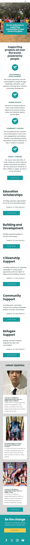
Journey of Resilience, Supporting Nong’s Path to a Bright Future (13, 491)
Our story (15, 178)
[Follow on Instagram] (17, 540)
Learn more (11, 213)
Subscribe (15, 530)
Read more (15, 509)
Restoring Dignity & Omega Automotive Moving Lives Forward (13, 445)
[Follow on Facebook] (6, 540)
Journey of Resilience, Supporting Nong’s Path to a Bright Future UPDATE (13, 399)
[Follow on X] (11, 540)
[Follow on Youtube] (22, 540)
